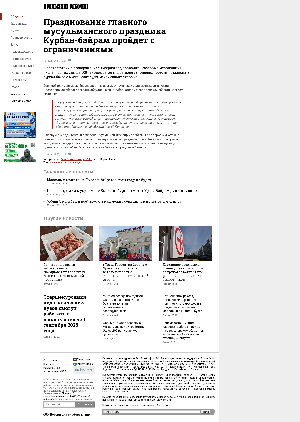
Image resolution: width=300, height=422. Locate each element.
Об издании (50, 360)
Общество (17, 16)
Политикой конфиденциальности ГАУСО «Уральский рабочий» (66, 396)
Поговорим (18, 80)
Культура (17, 30)
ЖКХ (14, 44)
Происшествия (21, 37)
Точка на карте (21, 73)
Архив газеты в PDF (54, 371)
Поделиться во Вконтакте (69, 60)
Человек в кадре (22, 65)
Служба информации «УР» (76, 159)
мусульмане (57, 162)
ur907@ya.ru (164, 399)
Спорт (14, 87)
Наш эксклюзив (21, 51)
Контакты (17, 94)
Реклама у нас (20, 101)
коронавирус (73, 162)
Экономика (18, 23)
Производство (20, 58)
